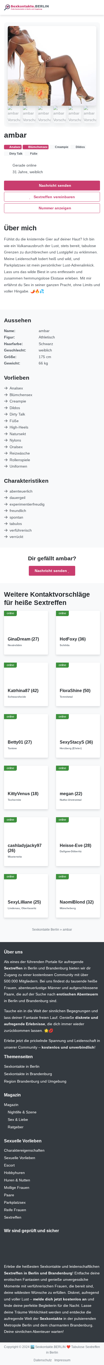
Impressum (62, 1360)
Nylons (15, 440)
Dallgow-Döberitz (71, 851)
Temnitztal (66, 696)
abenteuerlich (21, 491)
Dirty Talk (17, 414)
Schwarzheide (17, 696)
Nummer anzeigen (54, 208)
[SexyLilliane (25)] (26, 886)
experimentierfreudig (27, 504)
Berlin (32, 968)
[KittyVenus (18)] (26, 778)
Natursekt (18, 434)
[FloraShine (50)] (78, 675)
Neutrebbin (15, 645)
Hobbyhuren (14, 1173)
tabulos (16, 524)
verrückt (16, 537)
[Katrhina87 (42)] (26, 675)
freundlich (18, 510)
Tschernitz (14, 799)
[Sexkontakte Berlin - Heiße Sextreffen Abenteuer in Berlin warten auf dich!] (26, 7)
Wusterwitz (15, 856)
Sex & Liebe (18, 1119)
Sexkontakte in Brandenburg (28, 1074)
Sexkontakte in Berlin (21, 1066)
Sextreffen (12, 1217)
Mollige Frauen (16, 1187)
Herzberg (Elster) (71, 748)
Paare (9, 1195)
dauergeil (17, 497)
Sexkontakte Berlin (45, 929)
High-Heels (19, 427)
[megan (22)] (78, 778)
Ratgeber (15, 1127)
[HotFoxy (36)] (78, 623)
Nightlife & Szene (22, 1112)
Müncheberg (68, 908)
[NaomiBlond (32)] (78, 886)
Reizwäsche (20, 453)
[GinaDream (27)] (26, 623)
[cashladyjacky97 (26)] (26, 830)
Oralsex (16, 447)
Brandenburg (57, 968)
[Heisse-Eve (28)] (78, 830)
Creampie (18, 401)
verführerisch (21, 530)
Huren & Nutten (17, 1180)
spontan (16, 517)
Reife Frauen (15, 1210)
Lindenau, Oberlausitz (22, 908)
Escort (9, 1165)
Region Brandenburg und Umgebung (35, 1081)
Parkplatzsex (15, 1202)
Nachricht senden (54, 185)
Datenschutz (43, 1360)
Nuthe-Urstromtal (71, 799)
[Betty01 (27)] (26, 726)
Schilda (65, 645)
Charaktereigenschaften (24, 1150)
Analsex (16, 388)
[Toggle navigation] (94, 7)
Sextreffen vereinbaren (54, 197)
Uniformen (18, 466)
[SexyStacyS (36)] (78, 726)
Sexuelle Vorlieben (19, 1158)
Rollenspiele (20, 460)
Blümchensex (21, 395)
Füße (14, 421)
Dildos (15, 408)
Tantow (12, 748)
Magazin (11, 1105)
